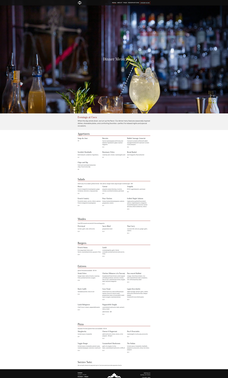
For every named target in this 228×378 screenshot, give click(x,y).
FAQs (125, 2)
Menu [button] (114, 2)
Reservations (133, 2)
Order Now (145, 3)
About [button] (119, 2)
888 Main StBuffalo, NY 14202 (145, 374)
